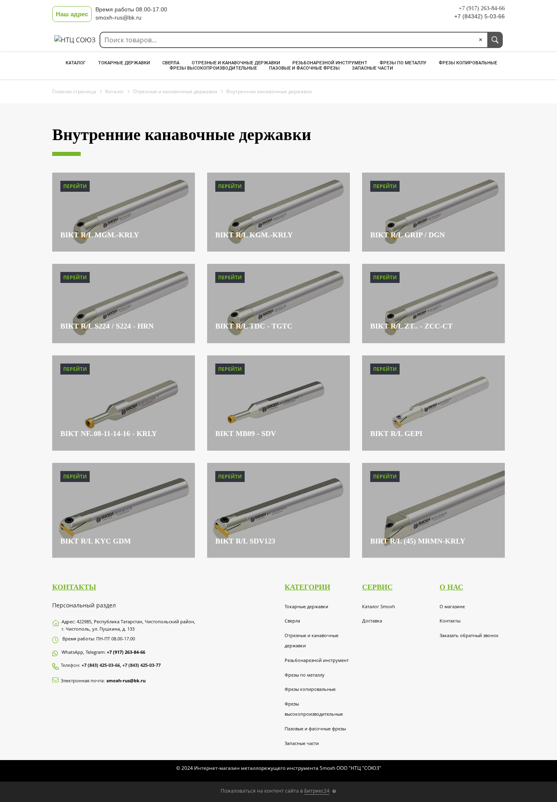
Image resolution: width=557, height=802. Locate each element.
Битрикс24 (316, 790)
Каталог (76, 63)
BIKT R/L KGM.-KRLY (254, 235)
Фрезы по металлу (403, 63)
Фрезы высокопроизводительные (213, 68)
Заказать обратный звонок (469, 635)
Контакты (450, 621)
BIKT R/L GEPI (396, 433)
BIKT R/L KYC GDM (95, 541)
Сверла (170, 63)
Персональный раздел (84, 605)
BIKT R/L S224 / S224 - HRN (107, 326)
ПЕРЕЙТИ (75, 186)
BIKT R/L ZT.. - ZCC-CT (411, 326)
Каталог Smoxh (378, 606)
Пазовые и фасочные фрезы (304, 68)
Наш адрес (72, 14)
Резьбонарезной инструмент (329, 63)
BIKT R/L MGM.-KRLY (99, 235)
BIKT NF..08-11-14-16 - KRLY (108, 433)
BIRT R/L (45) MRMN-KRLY (417, 541)
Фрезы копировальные (468, 63)
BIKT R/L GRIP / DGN (407, 235)
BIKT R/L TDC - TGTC (253, 326)
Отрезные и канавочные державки (236, 63)
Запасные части (372, 68)
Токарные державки (124, 63)
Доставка (372, 621)
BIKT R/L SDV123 (245, 541)
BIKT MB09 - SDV (245, 433)
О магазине (452, 606)
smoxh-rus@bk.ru (126, 680)
